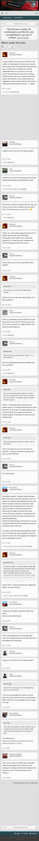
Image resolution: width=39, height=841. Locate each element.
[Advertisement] (19, 119)
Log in (28, 1)
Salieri (11, 311)
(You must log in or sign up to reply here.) (25, 783)
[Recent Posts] (7, 13)
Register (33, 1)
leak (12, 46)
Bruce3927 (13, 487)
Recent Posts (18, 17)
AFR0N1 (12, 142)
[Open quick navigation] (36, 24)
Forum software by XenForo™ (12, 837)
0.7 (7, 46)
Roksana (12, 651)
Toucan (11, 196)
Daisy (11, 674)
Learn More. (23, 37)
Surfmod (12, 53)
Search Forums (7, 17)
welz (10, 169)
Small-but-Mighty (8, 92)
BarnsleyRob (13, 713)
